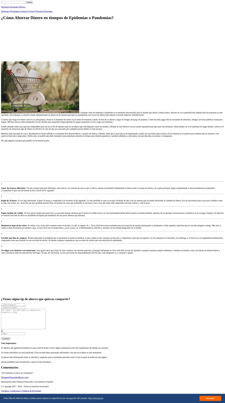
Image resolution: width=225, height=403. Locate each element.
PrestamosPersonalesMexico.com (14, 377)
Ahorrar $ (24, 11)
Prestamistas (15, 11)
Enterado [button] (210, 398)
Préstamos (5, 11)
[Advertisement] (79, 41)
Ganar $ (32, 11)
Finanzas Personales (44, 11)
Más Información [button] (96, 398)
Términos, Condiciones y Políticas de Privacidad (21, 391)
